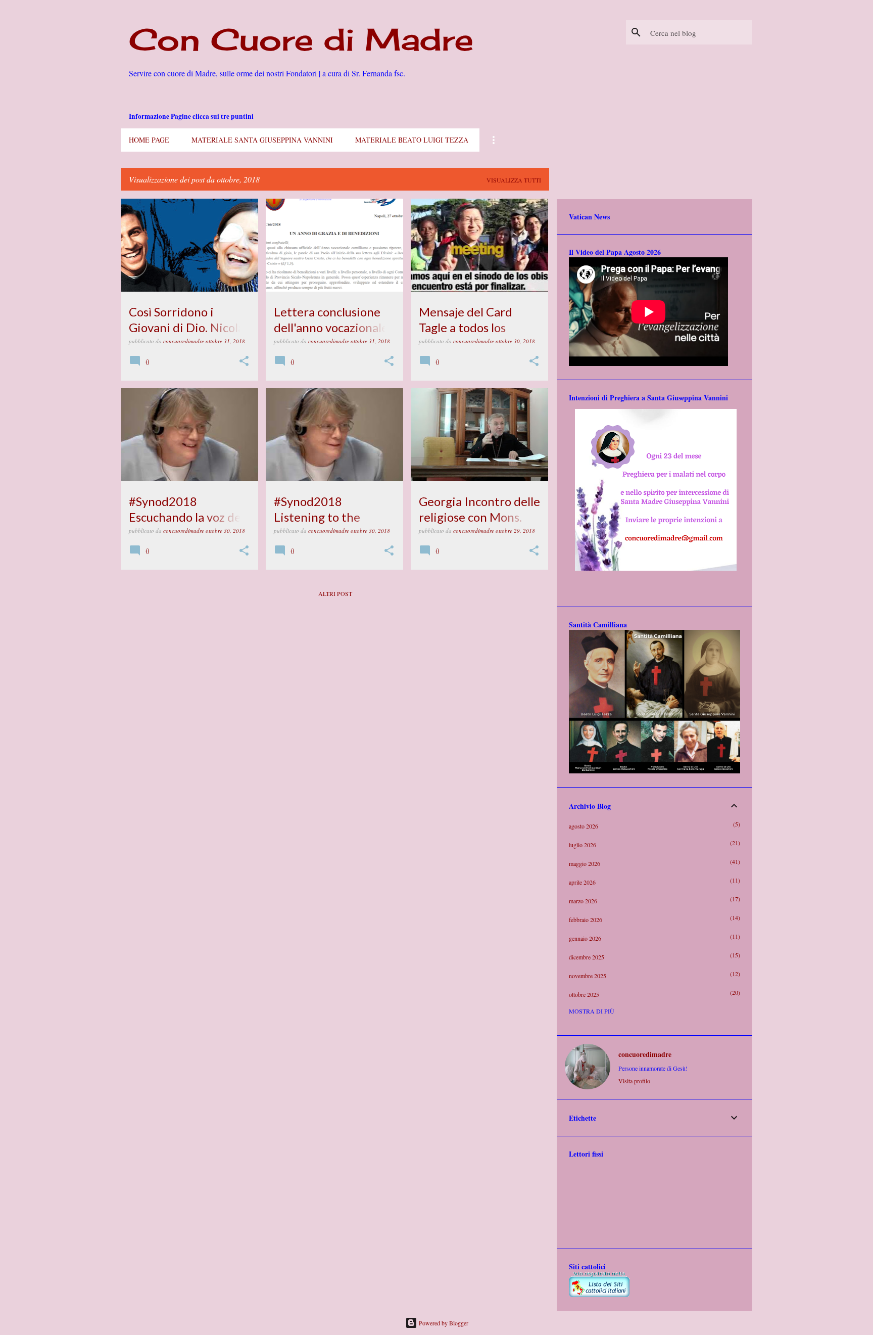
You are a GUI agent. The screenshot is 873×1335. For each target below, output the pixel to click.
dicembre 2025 (586, 957)
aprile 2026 (582, 882)
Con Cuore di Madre (301, 39)
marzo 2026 (583, 901)
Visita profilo (634, 1081)
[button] (244, 362)
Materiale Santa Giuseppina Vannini (262, 140)
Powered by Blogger (442, 1323)
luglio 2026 (582, 845)
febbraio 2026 (585, 919)
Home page (149, 140)
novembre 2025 (587, 976)
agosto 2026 (583, 826)
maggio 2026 (584, 863)
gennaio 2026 (585, 938)
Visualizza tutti (514, 180)
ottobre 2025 (584, 994)
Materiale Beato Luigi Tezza (411, 140)
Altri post (335, 593)
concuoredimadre (644, 1054)
